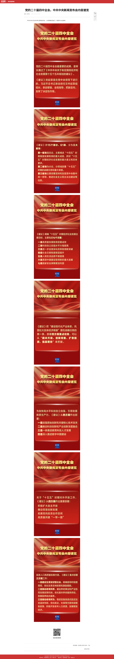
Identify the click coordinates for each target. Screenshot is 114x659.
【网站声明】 (87, 649)
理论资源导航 (11, 1)
